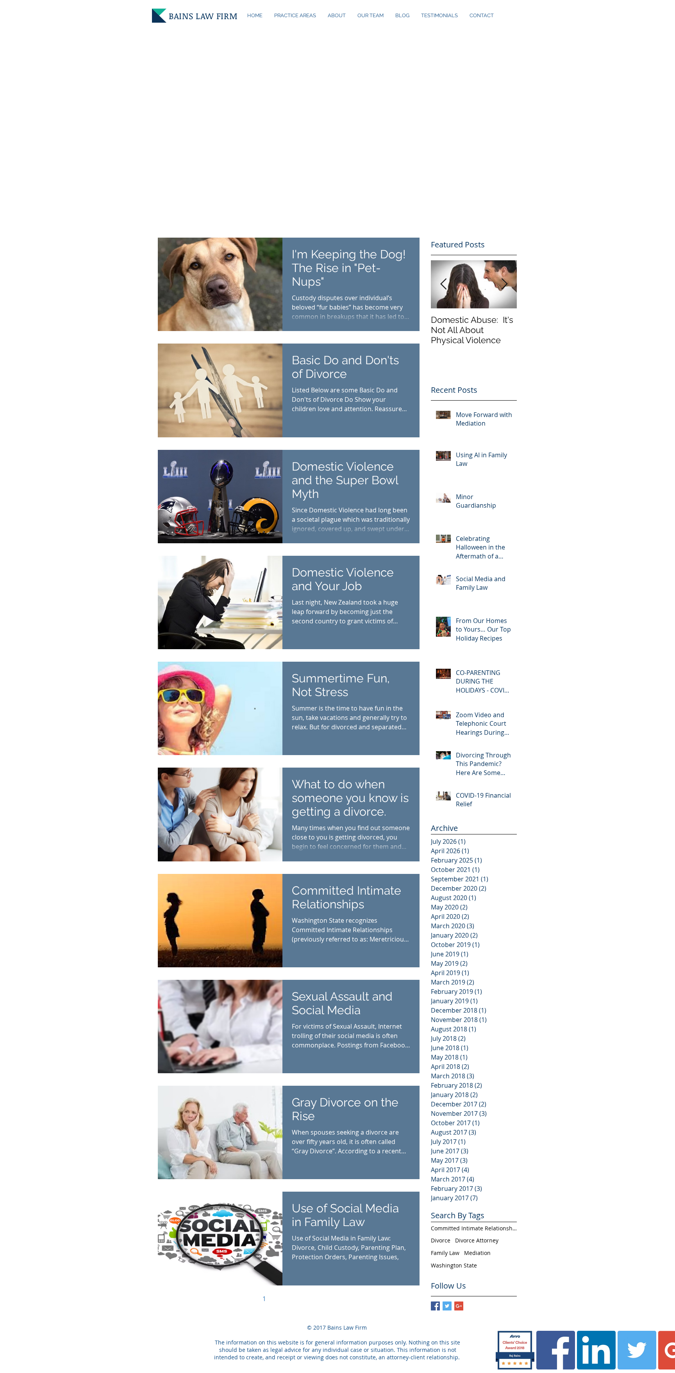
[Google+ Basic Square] (458, 1305)
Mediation (477, 1253)
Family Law (445, 1253)
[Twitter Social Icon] (637, 1350)
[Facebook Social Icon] (555, 1350)
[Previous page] (248, 1299)
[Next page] (330, 1299)
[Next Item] (504, 284)
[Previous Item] (443, 284)
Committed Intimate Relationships (474, 1228)
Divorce (440, 1240)
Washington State (454, 1265)
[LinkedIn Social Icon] (596, 1350)
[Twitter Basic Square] (447, 1305)
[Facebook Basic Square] (435, 1305)
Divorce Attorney (476, 1240)
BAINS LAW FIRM (203, 15)
